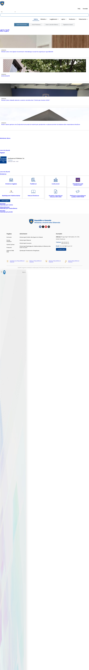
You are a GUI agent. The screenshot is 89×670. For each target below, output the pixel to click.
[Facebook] (40, 227)
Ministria (43, 19)
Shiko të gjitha (4, 31)
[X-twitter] (43, 227)
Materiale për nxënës (6, 205)
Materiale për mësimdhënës (8, 208)
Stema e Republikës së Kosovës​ (55, 261)
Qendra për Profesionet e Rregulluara (29, 250)
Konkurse (72, 19)
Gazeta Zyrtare (10, 244)
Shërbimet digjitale (11, 184)
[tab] (21, 24)
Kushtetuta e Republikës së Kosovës (17, 261)
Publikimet (33, 184)
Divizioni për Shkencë (25, 240)
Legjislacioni (53, 19)
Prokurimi (9, 247)
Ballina (36, 19)
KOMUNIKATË (5, 76)
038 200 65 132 (65, 243)
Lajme (63, 19)
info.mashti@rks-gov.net (66, 246)
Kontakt (85, 8)
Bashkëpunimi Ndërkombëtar (11, 195)
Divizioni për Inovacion (25, 243)
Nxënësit (2, 203)
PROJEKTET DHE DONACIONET (78, 184)
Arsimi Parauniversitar (21, 24)
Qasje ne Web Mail (10, 251)
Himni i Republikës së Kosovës (73, 261)
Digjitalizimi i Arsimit (68, 24)
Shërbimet (3, 174)
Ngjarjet (2, 152)
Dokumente (82, 19)
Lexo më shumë (5, 150)
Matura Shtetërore (33, 195)
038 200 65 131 (65, 242)
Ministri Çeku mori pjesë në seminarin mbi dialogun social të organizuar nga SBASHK (27, 51)
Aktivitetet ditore (5, 138)
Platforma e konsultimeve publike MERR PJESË (78, 196)
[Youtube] (46, 227)
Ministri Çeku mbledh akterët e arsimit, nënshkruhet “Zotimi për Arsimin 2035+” (25, 100)
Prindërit (2, 210)
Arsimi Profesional (36, 24)
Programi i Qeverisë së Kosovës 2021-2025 (55, 196)
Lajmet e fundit (4, 30)
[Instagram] (49, 227)
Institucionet (55, 184)
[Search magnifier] (87, 15)
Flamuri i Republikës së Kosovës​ (35, 261)
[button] (8, 11)
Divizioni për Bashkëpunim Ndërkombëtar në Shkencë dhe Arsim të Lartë (35, 247)
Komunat (9, 237)
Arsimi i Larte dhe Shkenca (52, 24)
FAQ (79, 8)
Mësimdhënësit (5, 207)
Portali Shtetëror (9, 241)
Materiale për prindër (6, 212)
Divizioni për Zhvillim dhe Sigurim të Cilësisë (31, 237)
